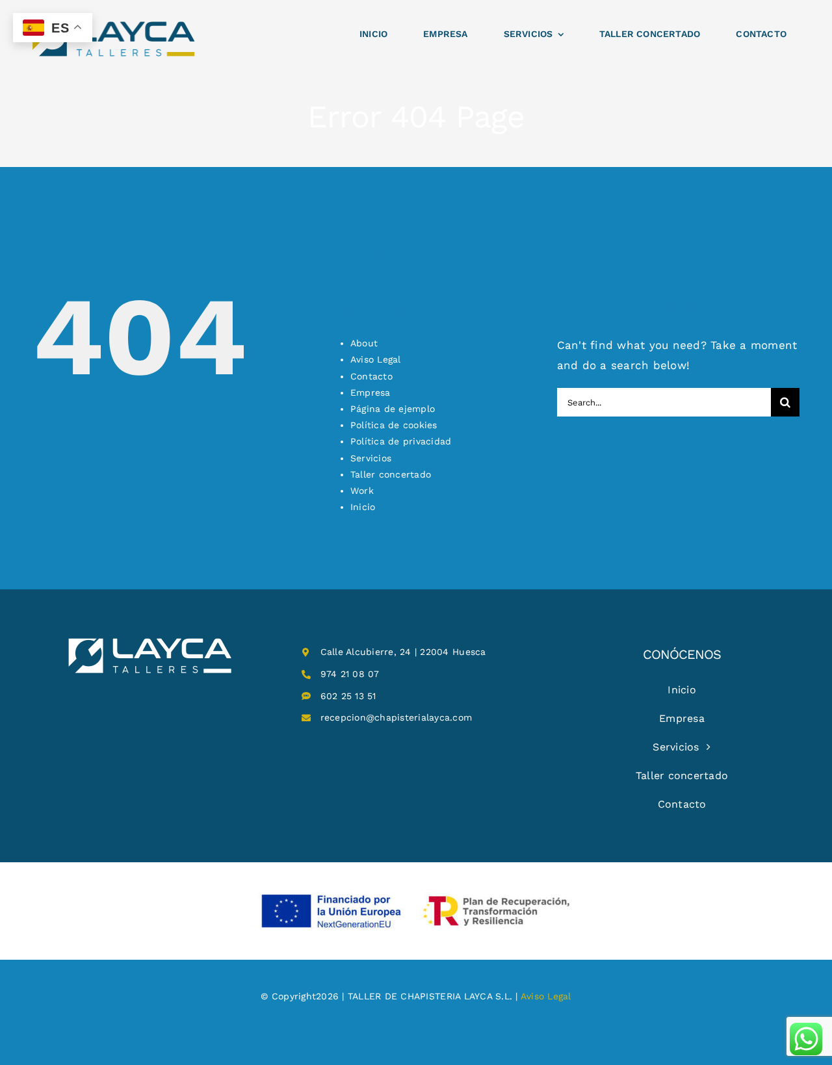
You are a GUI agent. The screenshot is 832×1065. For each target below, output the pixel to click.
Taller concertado (390, 474)
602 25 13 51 (348, 696)
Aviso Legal (375, 359)
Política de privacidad (401, 441)
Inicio (363, 507)
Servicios (370, 458)
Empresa (370, 392)
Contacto (371, 376)
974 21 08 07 (350, 674)
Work (362, 490)
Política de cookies (393, 425)
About (364, 343)
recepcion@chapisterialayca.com (396, 717)
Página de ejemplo (392, 409)
